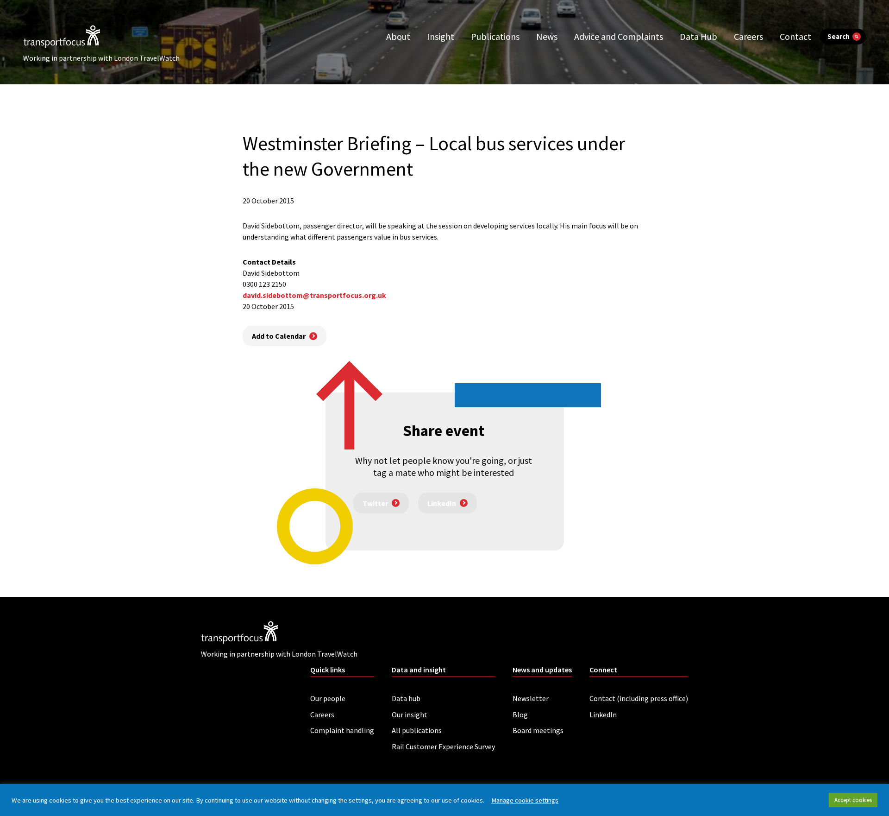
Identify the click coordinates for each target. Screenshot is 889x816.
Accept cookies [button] (853, 800)
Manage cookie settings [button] (524, 800)
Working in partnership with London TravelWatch (101, 58)
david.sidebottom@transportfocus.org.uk (314, 295)
